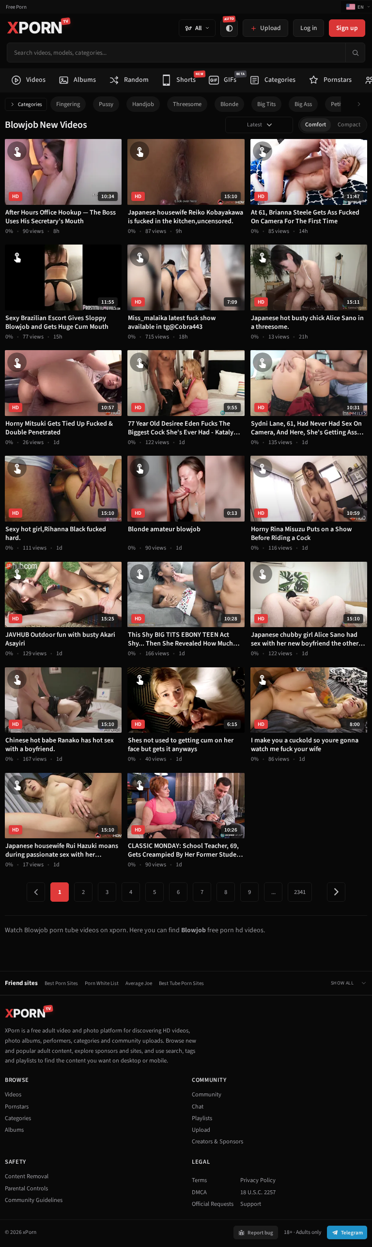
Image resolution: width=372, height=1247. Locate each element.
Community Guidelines (33, 1200)
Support (250, 1204)
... (273, 892)
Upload (201, 1129)
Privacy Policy (258, 1180)
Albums (14, 1129)
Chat (197, 1106)
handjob (143, 104)
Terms (199, 1180)
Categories (30, 104)
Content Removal (26, 1176)
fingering (68, 104)
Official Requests (212, 1204)
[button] (362, 104)
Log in (308, 27)
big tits (266, 104)
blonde (229, 104)
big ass (303, 104)
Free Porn (16, 7)
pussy (106, 104)
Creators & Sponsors (217, 1141)
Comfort (315, 125)
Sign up (347, 27)
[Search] (355, 52)
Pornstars (17, 1106)
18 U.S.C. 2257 (258, 1192)
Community (206, 1094)
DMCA (199, 1192)
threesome (187, 104)
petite (338, 104)
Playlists (202, 1118)
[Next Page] (336, 892)
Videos (13, 1094)
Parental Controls (26, 1188)
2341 (300, 892)
